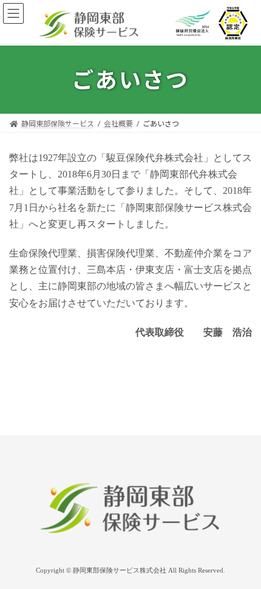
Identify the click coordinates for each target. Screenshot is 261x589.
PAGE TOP (245, 558)
